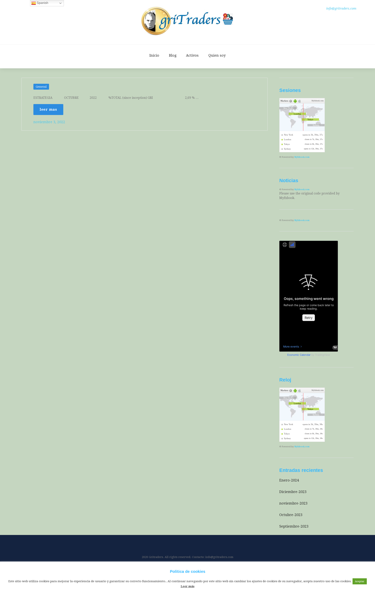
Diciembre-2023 (292, 492)
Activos (192, 55)
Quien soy (217, 55)
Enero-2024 (289, 480)
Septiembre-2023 (293, 526)
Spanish (42, 2)
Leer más (188, 586)
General (41, 86)
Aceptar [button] (359, 581)
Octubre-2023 (290, 515)
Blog (172, 55)
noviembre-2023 (293, 503)
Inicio (154, 55)
